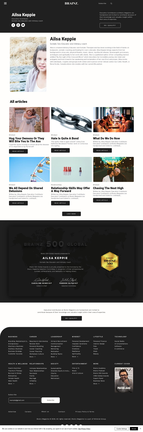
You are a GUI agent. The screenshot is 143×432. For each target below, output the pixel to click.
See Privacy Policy (84, 429)
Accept (134, 429)
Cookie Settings (122, 429)
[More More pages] (34, 356)
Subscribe (102, 3)
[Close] (140, 428)
